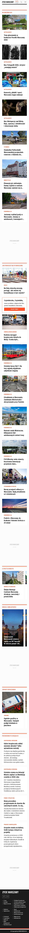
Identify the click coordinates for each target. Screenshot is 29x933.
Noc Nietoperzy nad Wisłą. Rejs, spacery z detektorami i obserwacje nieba (14, 123)
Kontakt (5, 902)
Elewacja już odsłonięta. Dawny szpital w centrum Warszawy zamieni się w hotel (13, 185)
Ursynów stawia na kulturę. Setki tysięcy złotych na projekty (14, 830)
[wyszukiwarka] (21, 2)
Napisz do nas (7, 903)
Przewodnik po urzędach (10, 736)
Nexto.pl (6, 919)
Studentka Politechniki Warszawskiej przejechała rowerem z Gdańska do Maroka (13, 152)
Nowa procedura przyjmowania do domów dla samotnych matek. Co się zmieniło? (14, 803)
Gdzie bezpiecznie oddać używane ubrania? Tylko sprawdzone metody (13, 746)
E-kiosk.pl (6, 916)
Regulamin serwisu (19, 903)
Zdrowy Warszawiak (9, 689)
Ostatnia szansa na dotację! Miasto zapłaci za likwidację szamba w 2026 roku (14, 774)
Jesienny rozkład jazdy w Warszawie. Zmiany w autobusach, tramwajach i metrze (13, 216)
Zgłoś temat (14, 309)
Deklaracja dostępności (20, 907)
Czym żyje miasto (8, 569)
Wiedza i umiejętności (9, 607)
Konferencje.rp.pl (18, 914)
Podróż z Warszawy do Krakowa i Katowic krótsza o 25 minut (14, 520)
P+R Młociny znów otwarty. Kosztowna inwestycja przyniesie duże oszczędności (14, 461)
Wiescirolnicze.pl (18, 912)
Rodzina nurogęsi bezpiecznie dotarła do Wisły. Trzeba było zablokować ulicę (12, 337)
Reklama (6, 909)
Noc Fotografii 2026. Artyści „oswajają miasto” (14, 66)
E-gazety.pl (6, 918)
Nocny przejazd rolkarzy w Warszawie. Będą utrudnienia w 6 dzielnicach (14, 491)
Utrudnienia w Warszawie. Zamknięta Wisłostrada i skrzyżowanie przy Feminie (14, 399)
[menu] (25, 2)
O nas (5, 900)
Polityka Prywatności (19, 900)
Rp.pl (15, 909)
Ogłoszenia (7, 911)
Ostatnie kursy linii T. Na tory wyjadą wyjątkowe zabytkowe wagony (13, 368)
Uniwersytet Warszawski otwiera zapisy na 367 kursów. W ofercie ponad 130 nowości (12, 641)
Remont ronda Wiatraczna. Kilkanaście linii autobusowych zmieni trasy (14, 433)
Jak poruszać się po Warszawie (12, 265)
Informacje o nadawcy (19, 905)
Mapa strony (17, 916)
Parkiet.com (17, 911)
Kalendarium (17, 918)
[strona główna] (8, 2)
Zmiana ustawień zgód (20, 902)
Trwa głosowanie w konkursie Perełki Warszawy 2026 (14, 37)
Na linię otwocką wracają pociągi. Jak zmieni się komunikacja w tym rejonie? (14, 290)
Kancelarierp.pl (7, 924)
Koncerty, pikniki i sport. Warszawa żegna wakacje (13, 93)
